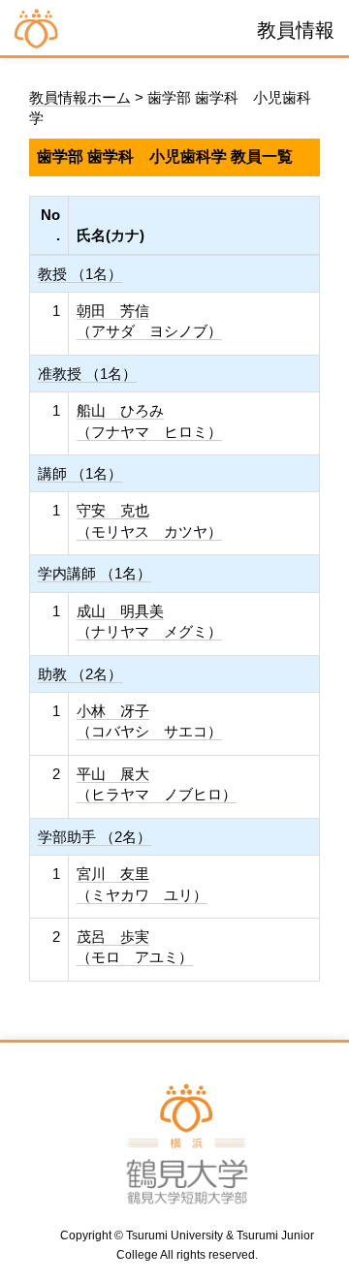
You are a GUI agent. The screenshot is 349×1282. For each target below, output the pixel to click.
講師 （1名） (80, 473)
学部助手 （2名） (94, 837)
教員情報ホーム (80, 97)
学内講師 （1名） (94, 573)
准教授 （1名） (87, 373)
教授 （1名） (80, 274)
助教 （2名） (80, 674)
